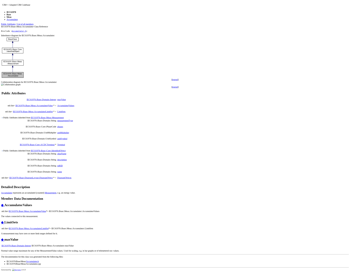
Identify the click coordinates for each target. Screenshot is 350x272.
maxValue (61, 99)
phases (60, 126)
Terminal (61, 145)
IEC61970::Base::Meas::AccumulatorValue (34, 105)
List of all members (25, 24)
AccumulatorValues (65, 105)
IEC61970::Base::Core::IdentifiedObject (48, 151)
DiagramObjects (64, 178)
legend (175, 79)
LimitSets (61, 111)
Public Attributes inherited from (33, 117)
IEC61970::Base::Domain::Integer (41, 99)
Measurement (50, 193)
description (62, 160)
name (59, 172)
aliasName (61, 154)
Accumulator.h (19, 31)
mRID (60, 166)
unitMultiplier (63, 132)
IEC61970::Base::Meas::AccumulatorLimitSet (33, 111)
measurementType (65, 120)
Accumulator (12, 19)
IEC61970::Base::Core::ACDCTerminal (37, 145)
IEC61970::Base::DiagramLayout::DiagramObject (31, 178)
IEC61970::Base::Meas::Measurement (47, 117)
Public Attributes (8, 24)
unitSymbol (62, 139)
